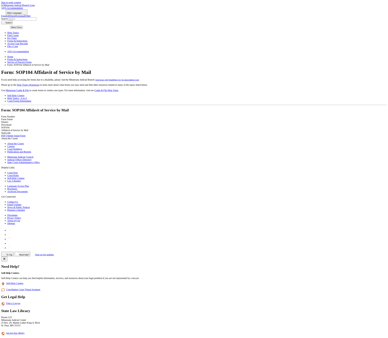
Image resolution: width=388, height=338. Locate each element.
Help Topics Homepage (28, 85)
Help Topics (13, 32)
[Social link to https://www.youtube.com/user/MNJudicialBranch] (9, 239)
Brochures (12, 189)
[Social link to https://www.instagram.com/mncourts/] (9, 230)
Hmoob (12, 16)
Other (28, 16)
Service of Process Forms (19, 62)
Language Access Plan (18, 186)
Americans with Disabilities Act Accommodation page (117, 80)
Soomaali (20, 16)
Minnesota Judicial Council (20, 157)
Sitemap (11, 223)
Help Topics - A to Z (17, 98)
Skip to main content (11, 2)
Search (4, 18)
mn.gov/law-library (15, 333)
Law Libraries (14, 181)
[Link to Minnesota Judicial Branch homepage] (18, 5)
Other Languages (14, 13)
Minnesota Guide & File (17, 90)
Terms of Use (13, 220)
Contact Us (12, 202)
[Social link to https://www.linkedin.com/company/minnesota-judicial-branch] (9, 248)
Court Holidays (14, 149)
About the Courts (15, 143)
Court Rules (13, 175)
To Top (9, 255)
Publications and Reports (19, 151)
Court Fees (12, 172)
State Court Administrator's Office (23, 162)
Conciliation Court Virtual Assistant (23, 289)
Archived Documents (17, 191)
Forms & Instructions (17, 41)
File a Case (12, 46)
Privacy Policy (14, 218)
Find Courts (13, 35)
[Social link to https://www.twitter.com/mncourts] (9, 234)
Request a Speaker (16, 210)
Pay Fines (12, 38)
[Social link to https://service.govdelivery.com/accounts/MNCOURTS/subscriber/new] (9, 243)
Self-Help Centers (15, 95)
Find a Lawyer (13, 303)
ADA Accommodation (12, 8)
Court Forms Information (19, 101)
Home (10, 56)
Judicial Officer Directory (19, 159)
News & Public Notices (18, 207)
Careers (11, 146)
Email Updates (14, 204)
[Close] (4, 259)
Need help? (24, 255)
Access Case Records (17, 43)
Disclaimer (12, 215)
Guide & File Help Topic (106, 90)
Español (5, 16)
